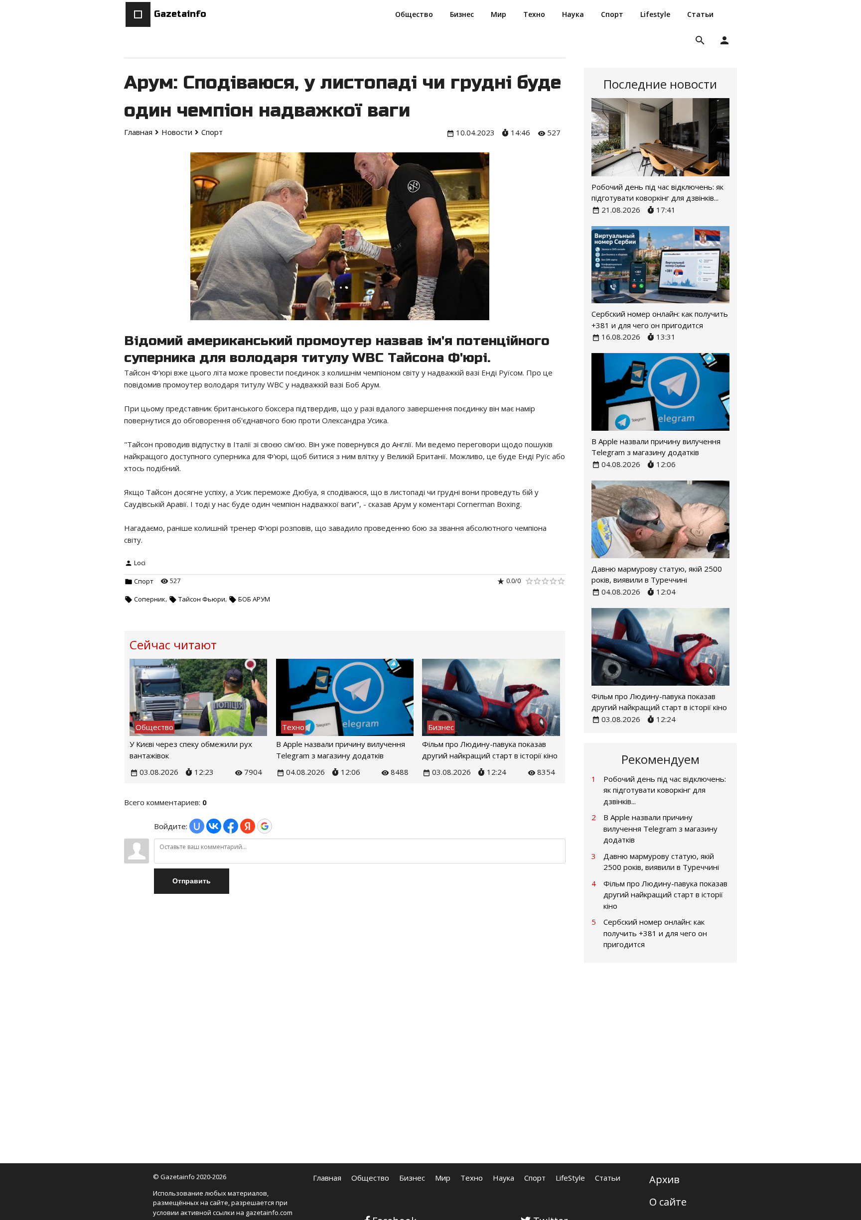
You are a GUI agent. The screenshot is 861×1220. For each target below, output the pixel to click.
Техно (471, 1178)
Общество (370, 1178)
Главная (327, 1178)
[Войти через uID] (196, 826)
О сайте (668, 1202)
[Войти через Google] (264, 826)
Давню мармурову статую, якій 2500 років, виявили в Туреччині (661, 861)
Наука (503, 1178)
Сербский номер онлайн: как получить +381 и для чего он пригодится (655, 933)
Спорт (143, 581)
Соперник (149, 599)
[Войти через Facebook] (230, 826)
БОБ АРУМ (254, 599)
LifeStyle (570, 1178)
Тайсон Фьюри (201, 599)
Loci (139, 562)
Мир (442, 1178)
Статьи (607, 1178)
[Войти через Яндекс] (247, 826)
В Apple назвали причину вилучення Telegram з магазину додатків (660, 828)
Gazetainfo (180, 13)
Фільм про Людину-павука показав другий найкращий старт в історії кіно (665, 894)
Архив (664, 1179)
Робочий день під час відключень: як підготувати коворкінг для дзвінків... (664, 790)
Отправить (191, 881)
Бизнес (412, 1178)
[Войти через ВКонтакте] (213, 826)
